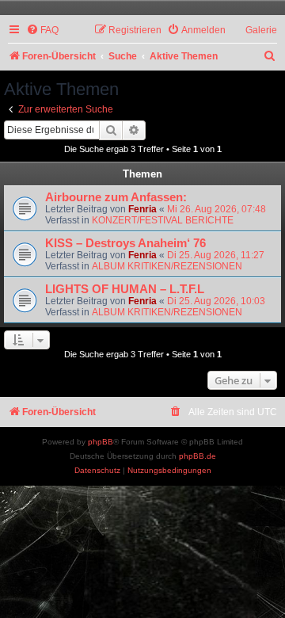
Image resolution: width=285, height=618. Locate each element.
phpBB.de (197, 456)
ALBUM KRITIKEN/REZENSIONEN (167, 266)
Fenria (142, 209)
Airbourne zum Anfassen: (116, 197)
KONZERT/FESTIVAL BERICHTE (163, 220)
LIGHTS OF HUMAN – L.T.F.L (124, 289)
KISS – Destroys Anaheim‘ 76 (125, 243)
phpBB (100, 441)
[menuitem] (42, 30)
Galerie (261, 30)
